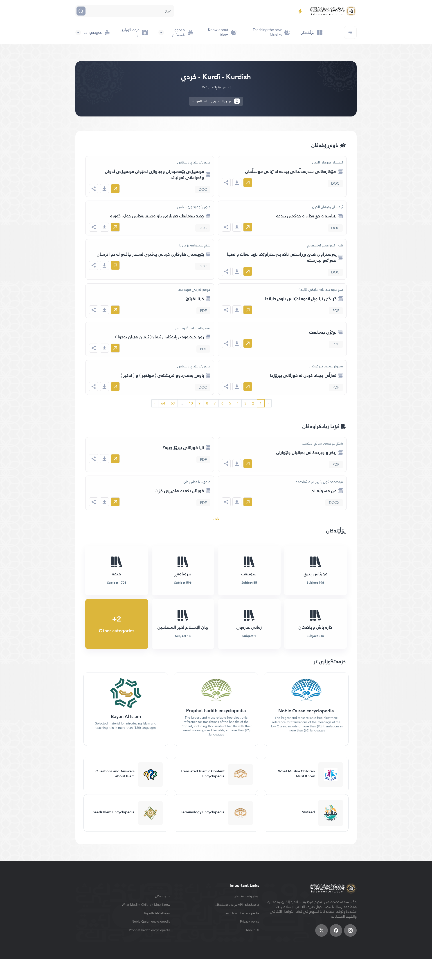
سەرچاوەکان (162, 896)
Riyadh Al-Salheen (157, 913)
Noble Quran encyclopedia (151, 921)
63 (173, 403)
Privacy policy (249, 921)
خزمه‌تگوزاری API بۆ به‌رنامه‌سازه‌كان (237, 905)
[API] (300, 11)
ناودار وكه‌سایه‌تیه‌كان (246, 896)
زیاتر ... (216, 518)
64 (163, 403)
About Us (252, 930)
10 (191, 403)
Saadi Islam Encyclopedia (241, 913)
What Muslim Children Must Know (146, 905)
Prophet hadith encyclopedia (149, 930)
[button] (175, 32)
